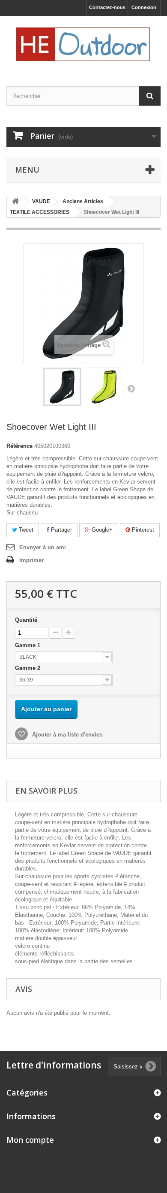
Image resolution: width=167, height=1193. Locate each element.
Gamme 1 (28, 645)
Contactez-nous (107, 7)
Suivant (131, 388)
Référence (19, 446)
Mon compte (30, 1140)
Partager (60, 530)
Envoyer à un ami (42, 547)
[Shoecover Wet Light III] (62, 387)
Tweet (25, 530)
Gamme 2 (28, 668)
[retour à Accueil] (15, 201)
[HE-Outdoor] (83, 43)
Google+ (101, 530)
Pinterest (142, 530)
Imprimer (31, 560)
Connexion (143, 7)
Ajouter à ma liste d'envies (66, 734)
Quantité (26, 620)
